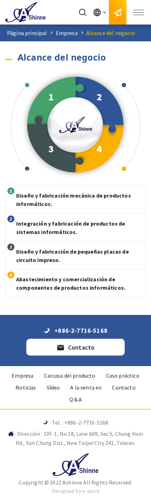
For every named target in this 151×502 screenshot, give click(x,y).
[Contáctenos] (117, 12)
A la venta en (85, 387)
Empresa (67, 32)
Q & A (75, 399)
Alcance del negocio (110, 32)
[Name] (25, 12)
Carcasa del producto (69, 375)
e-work (90, 490)
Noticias (25, 387)
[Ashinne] (75, 464)
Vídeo (53, 387)
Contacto (123, 387)
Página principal (27, 32)
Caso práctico (122, 375)
